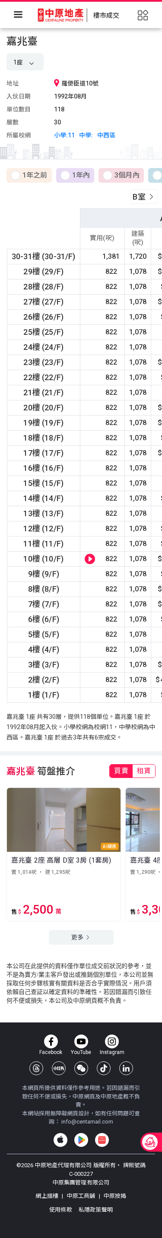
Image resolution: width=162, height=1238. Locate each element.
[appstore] (60, 1140)
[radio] (29, 176)
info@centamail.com (87, 1121)
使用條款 (61, 1209)
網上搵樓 (47, 1196)
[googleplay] (81, 1140)
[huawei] (102, 1140)
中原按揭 (114, 1196)
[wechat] (81, 1068)
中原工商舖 (80, 1196)
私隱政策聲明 (96, 1209)
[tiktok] (104, 1068)
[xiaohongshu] (59, 1068)
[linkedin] (126, 1068)
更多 (78, 937)
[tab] (121, 771)
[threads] (36, 1068)
